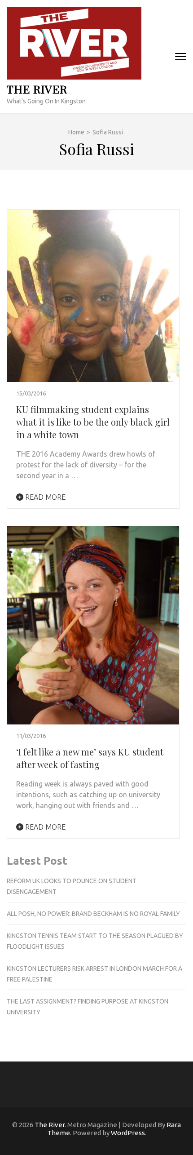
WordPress (128, 1133)
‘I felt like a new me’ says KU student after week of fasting (89, 758)
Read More (44, 497)
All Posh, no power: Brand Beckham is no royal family (93, 913)
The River (37, 88)
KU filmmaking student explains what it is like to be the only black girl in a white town (93, 421)
